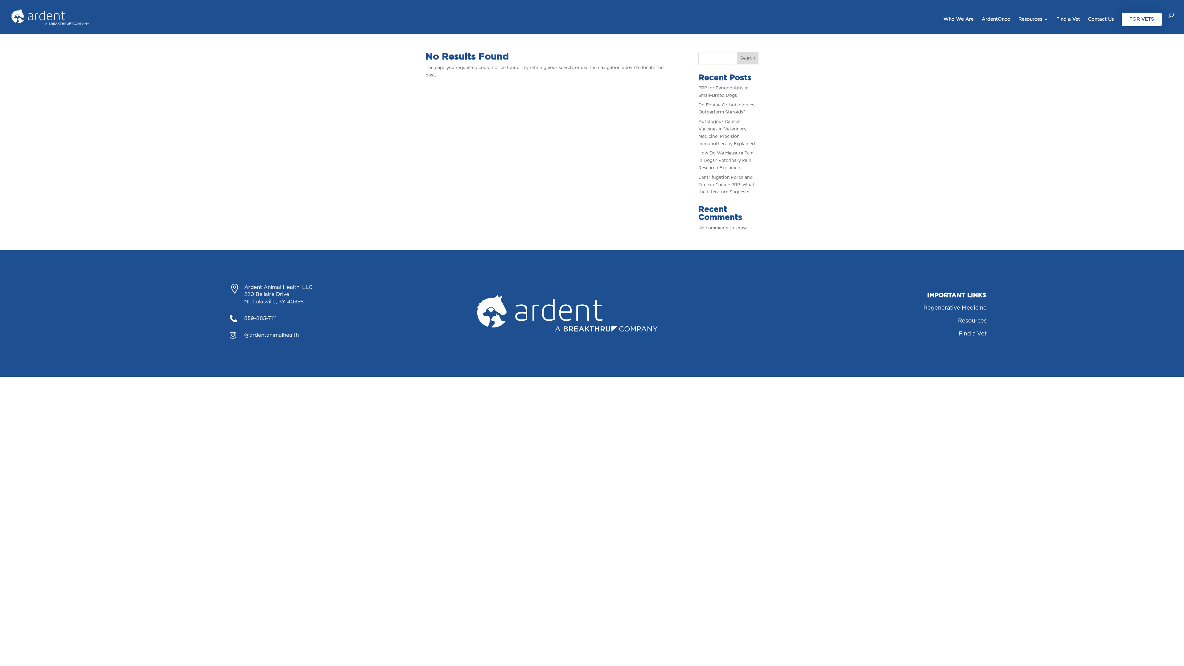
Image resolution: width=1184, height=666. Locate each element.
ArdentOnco (996, 19)
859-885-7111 (260, 318)
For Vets (1141, 19)
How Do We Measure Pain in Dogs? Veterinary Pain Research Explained (726, 160)
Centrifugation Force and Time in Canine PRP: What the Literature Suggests (726, 185)
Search (747, 58)
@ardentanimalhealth (271, 335)
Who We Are (959, 19)
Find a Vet (1068, 19)
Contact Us (1101, 19)
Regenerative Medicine (955, 308)
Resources (1030, 19)
